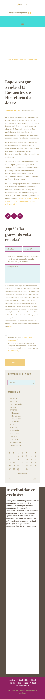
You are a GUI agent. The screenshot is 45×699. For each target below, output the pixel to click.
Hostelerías (16, 416)
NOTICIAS (13, 428)
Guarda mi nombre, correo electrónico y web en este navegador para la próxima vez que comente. (23, 259)
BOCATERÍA (14, 398)
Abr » (35, 479)
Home (14, 57)
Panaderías (16, 419)
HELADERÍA (14, 425)
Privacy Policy (13, 351)
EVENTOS (13, 410)
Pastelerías (16, 422)
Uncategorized (15, 442)
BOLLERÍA (13, 401)
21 (14, 466)
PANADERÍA (14, 430)
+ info (9, 326)
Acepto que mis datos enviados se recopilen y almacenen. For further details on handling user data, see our (23, 347)
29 (18, 469)
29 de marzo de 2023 (12, 110)
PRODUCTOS (14, 439)
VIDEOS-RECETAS (16, 445)
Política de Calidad (22, 680)
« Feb (10, 479)
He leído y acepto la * (20, 339)
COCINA (13, 407)
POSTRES (13, 436)
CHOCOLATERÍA (16, 404)
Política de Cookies (22, 683)
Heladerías (16, 413)
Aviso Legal (12, 680)
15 (18, 462)
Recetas (23, 57)
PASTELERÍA (14, 433)
